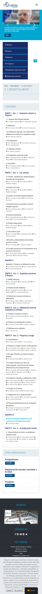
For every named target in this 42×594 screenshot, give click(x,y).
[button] (35, 60)
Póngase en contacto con (21, 555)
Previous (7, 25)
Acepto (9, 590)
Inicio (6, 86)
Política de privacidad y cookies (21, 547)
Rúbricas (9, 57)
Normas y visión (21, 549)
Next (34, 25)
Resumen (9, 463)
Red (21, 553)
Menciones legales (21, 551)
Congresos (9, 64)
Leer (7, 35)
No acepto (18, 590)
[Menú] (36, 5)
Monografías (14, 86)
